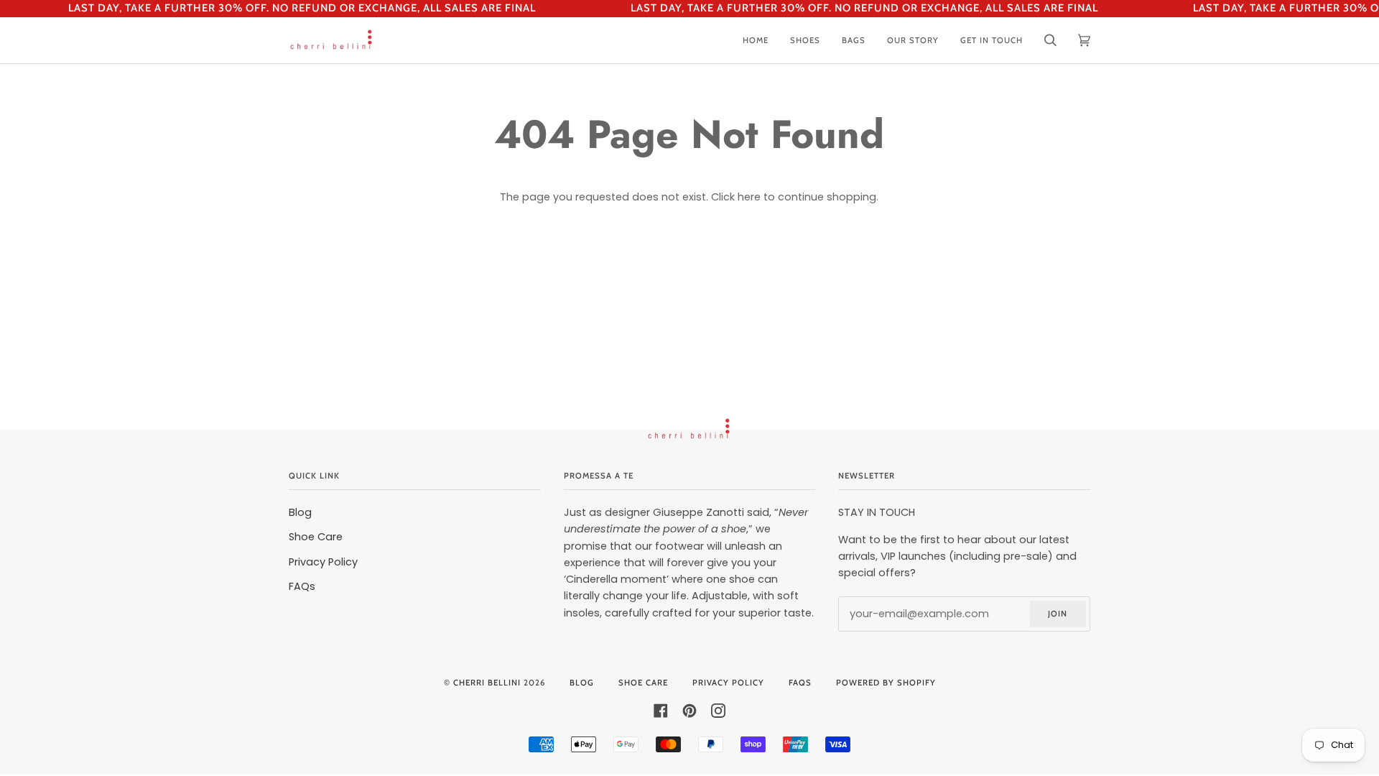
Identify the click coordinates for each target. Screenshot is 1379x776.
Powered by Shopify (886, 683)
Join (1057, 614)
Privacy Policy (323, 562)
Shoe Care (316, 537)
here (749, 197)
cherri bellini (487, 683)
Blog (300, 512)
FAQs (302, 586)
